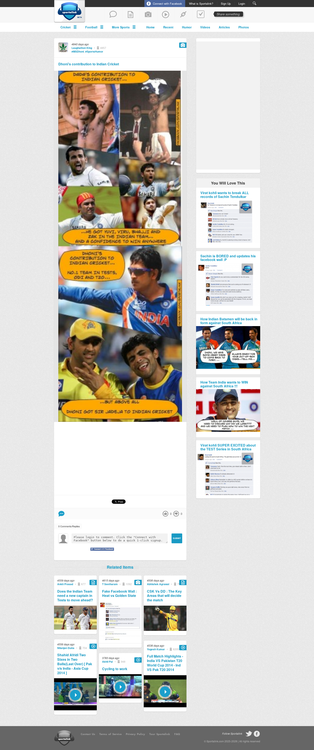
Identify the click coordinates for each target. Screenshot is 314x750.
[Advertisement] (120, 458)
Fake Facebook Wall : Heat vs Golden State (119, 593)
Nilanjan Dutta (65, 648)
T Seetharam (110, 584)
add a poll (201, 14)
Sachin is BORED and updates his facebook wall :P (228, 257)
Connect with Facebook (167, 3)
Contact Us (88, 734)
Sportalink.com (215, 741)
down (176, 514)
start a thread (113, 14)
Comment (61, 514)
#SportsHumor (94, 51)
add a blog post (130, 14)
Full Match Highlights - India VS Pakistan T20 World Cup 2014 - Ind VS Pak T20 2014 (165, 663)
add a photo (148, 14)
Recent (168, 27)
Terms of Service (110, 734)
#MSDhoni (78, 51)
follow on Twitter (248, 733)
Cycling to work (114, 669)
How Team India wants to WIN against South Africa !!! (224, 384)
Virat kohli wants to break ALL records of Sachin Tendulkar (224, 194)
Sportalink (69, 11)
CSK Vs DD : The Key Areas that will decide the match (164, 595)
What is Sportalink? (201, 3)
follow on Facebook (256, 733)
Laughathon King (82, 48)
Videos (205, 27)
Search (254, 3)
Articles (224, 27)
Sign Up (226, 3)
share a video (166, 14)
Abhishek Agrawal (158, 584)
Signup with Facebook (101, 552)
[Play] (75, 709)
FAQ (177, 734)
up (165, 514)
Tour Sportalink (159, 734)
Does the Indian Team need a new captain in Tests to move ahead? (75, 595)
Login (241, 3)
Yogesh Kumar (156, 649)
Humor (187, 27)
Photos (243, 27)
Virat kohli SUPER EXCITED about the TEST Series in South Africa (228, 447)
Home (150, 27)
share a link (183, 14)
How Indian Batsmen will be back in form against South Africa (228, 320)
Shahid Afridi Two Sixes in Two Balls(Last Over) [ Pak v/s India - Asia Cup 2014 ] (74, 664)
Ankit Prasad (65, 584)
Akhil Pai (107, 662)
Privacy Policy (135, 734)
